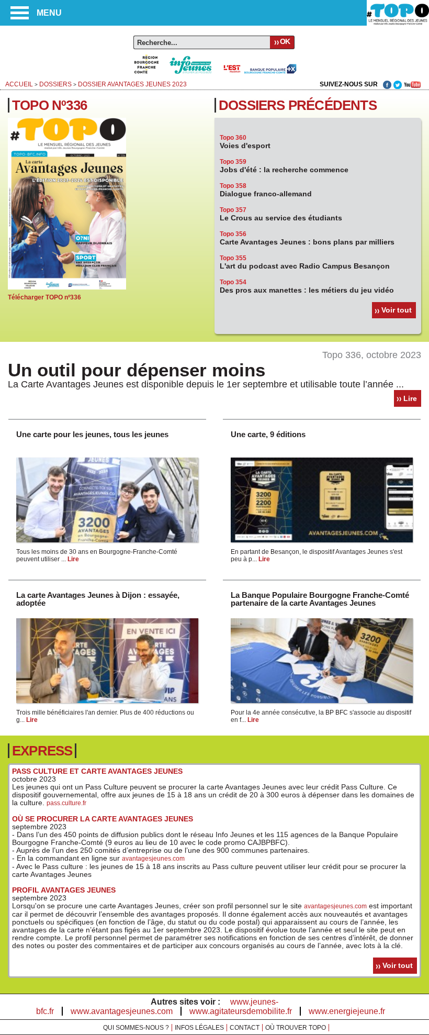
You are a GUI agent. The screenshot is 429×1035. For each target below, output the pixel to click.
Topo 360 (233, 137)
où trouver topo (295, 1027)
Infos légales (199, 1027)
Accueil (19, 84)
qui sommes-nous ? (136, 1027)
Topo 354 (233, 282)
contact (244, 1027)
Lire (410, 398)
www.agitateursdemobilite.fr (240, 1011)
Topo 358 (233, 186)
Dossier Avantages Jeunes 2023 (132, 84)
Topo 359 (233, 161)
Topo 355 (233, 258)
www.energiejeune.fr (347, 1011)
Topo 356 (233, 234)
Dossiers (55, 84)
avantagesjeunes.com (153, 858)
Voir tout (396, 310)
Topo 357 (233, 210)
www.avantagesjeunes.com (122, 1011)
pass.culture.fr (66, 803)
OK (285, 41)
